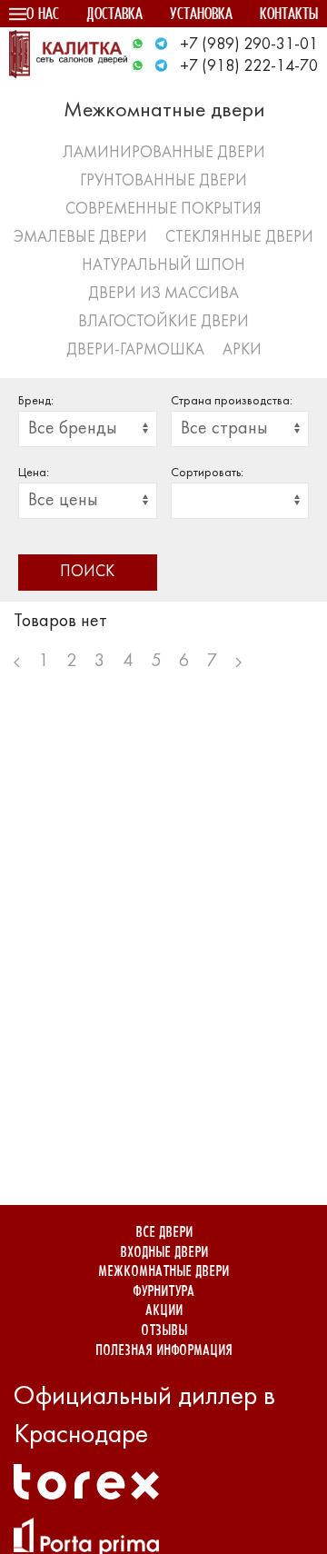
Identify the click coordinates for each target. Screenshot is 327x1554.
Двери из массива (163, 294)
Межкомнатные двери (163, 1272)
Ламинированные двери (164, 153)
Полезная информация (164, 1351)
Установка (201, 15)
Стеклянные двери (239, 237)
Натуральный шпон (163, 266)
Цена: (33, 473)
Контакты (289, 15)
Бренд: (36, 401)
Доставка (114, 15)
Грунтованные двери (163, 181)
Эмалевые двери (80, 237)
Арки (242, 350)
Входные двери (164, 1252)
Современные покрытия (163, 209)
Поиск (87, 572)
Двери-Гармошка (135, 350)
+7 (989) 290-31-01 (249, 45)
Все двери (164, 1232)
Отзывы (164, 1331)
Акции (164, 1311)
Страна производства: (231, 401)
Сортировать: (207, 473)
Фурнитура (163, 1292)
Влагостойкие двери (163, 322)
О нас (42, 15)
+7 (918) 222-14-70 (249, 67)
